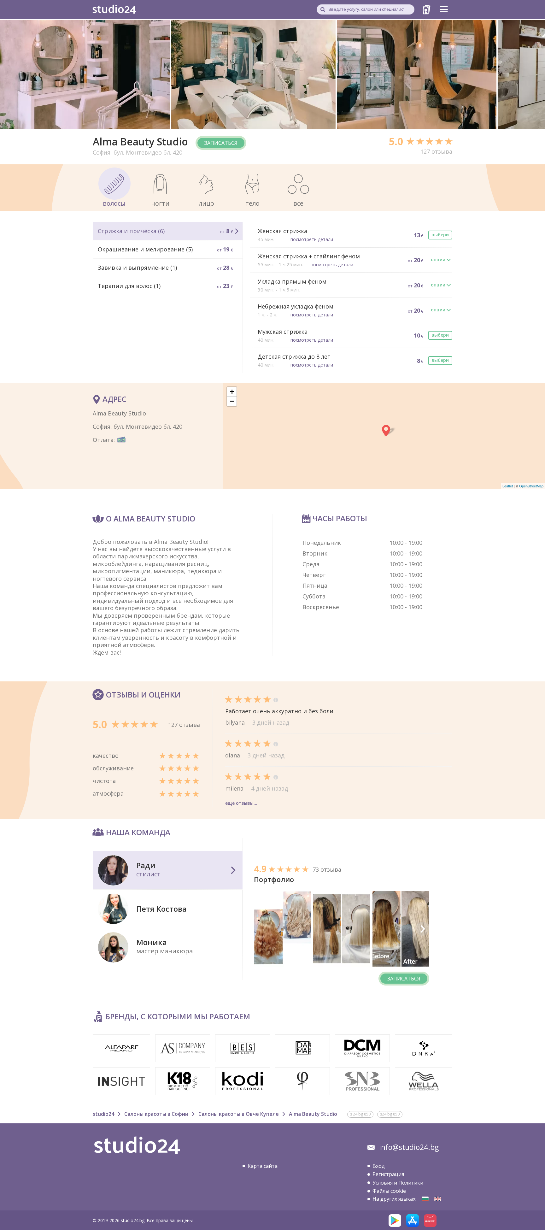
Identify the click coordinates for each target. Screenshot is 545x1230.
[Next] (422, 929)
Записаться (220, 142)
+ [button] (232, 392)
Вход (378, 1165)
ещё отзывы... (241, 803)
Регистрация (388, 1174)
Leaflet (507, 485)
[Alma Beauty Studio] (425, 1199)
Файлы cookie (389, 1190)
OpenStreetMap (531, 485)
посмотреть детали (311, 239)
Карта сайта (263, 1165)
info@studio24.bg (409, 1147)
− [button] (232, 401)
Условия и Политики (397, 1182)
